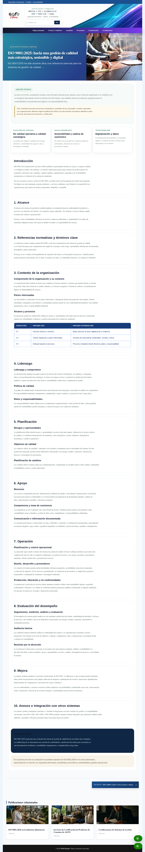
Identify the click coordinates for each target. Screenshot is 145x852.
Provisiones (80, 30)
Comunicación (93, 30)
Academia (69, 30)
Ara (57, 22)
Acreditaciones (107, 30)
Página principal (38, 30)
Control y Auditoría (55, 30)
